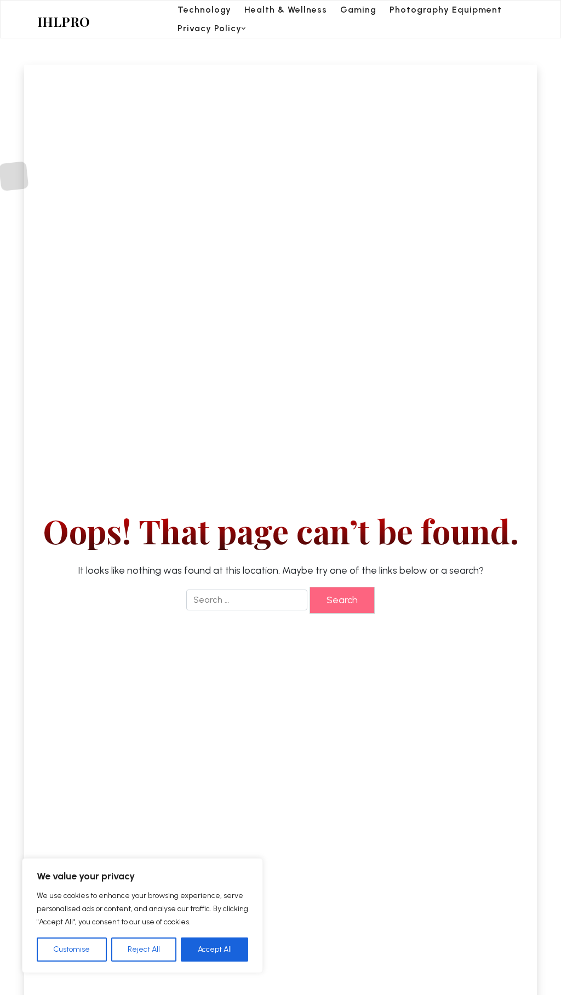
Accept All (215, 949)
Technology (204, 9)
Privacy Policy (210, 28)
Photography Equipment (446, 9)
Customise (71, 949)
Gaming (358, 9)
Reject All (144, 949)
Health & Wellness (285, 9)
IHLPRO (63, 22)
